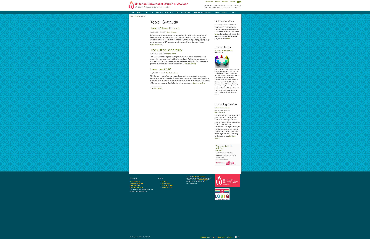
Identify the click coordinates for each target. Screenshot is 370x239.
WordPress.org (167, 187)
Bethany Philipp (171, 53)
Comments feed (167, 185)
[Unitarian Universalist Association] (227, 180)
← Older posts (156, 88)
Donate (217, 1)
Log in (164, 181)
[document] (185, 92)
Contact (225, 1)
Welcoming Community (164, 12)
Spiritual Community (183, 12)
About (139, 12)
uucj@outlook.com (136, 187)
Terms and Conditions (224, 237)
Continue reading (156, 44)
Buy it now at (220, 163)
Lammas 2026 (160, 69)
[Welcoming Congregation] (222, 193)
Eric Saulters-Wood (172, 73)
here (216, 34)
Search (232, 1)
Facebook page (202, 180)
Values (137, 16)
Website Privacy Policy (208, 237)
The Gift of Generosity (166, 49)
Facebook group (198, 176)
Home (132, 12)
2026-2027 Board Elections (223, 50)
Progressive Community (202, 12)
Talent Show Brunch (165, 28)
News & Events (220, 12)
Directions (209, 1)
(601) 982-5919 (135, 185)
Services (148, 12)
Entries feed (166, 183)
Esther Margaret (172, 32)
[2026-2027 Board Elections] (227, 61)
